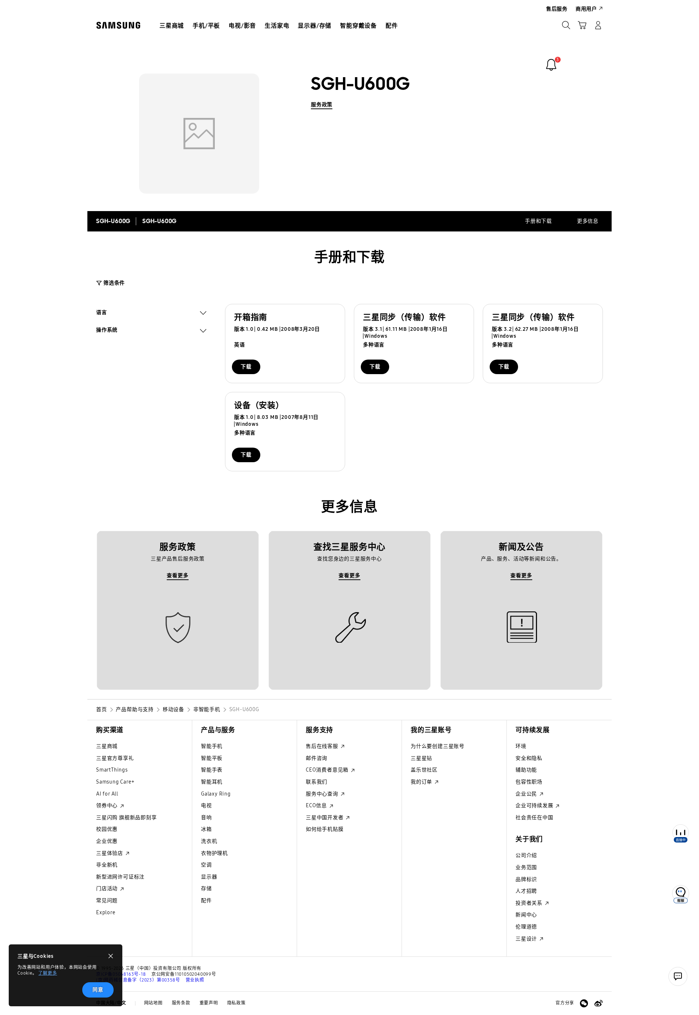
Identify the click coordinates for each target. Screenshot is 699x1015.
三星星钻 (421, 758)
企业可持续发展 (535, 805)
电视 (206, 805)
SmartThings (112, 770)
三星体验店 (110, 853)
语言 (101, 313)
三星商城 (107, 746)
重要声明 (209, 1003)
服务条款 (181, 1003)
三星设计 (527, 939)
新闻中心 (526, 915)
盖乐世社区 (424, 770)
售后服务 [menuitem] (557, 9)
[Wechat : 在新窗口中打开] (584, 1003)
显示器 (209, 877)
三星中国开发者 (325, 817)
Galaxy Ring (216, 794)
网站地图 (153, 1003)
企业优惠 (107, 841)
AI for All (107, 794)
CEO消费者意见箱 (328, 770)
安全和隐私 (529, 758)
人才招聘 (526, 891)
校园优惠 (107, 829)
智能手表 (211, 770)
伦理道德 (526, 927)
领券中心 (107, 805)
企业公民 (527, 794)
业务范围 (526, 867)
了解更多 (47, 973)
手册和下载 (538, 221)
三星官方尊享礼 (115, 758)
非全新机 (107, 865)
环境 (521, 746)
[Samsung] (118, 25)
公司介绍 (526, 855)
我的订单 (422, 782)
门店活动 (107, 888)
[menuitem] (171, 25)
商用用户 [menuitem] (586, 9)
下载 (246, 367)
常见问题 (107, 900)
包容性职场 (529, 782)
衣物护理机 (214, 853)
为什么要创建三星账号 (438, 746)
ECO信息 (317, 805)
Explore (105, 912)
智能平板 (211, 758)
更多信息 (588, 221)
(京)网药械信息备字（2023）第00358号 (138, 980)
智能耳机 (211, 782)
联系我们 (316, 782)
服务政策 (321, 105)
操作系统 (107, 331)
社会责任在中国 (534, 817)
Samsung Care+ (115, 782)
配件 (206, 900)
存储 (206, 888)
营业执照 (195, 980)
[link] (551, 64)
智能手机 (211, 746)
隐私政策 (236, 1003)
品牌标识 (526, 879)
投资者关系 (530, 903)
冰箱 (206, 829)
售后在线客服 (323, 746)
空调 (206, 865)
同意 (97, 990)
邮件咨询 (316, 758)
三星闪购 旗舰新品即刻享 (126, 817)
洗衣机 (209, 841)
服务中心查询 (323, 794)
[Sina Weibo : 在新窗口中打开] (598, 1003)
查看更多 (177, 575)
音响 (206, 817)
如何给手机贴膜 (325, 829)
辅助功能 (526, 770)
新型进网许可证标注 (120, 877)
